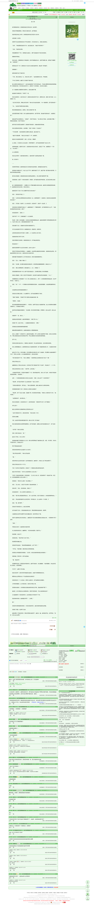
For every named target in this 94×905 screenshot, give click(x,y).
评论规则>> (25, 671)
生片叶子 (15, 745)
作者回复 (12, 683)
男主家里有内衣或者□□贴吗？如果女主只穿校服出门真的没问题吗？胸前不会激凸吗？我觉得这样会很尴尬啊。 (72, 700)
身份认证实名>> (41, 702)
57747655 (14, 823)
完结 (83, 10)
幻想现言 (58, 10)
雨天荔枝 (60, 654)
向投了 (42, 14)
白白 (14, 817)
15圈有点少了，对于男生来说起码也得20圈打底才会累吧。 (70, 742)
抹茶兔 (14, 849)
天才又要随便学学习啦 (17, 830)
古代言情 (50, 10)
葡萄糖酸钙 (14, 732)
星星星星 (15, 861)
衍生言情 (80, 10)
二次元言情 (76, 10)
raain (14, 712)
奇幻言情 (66, 10)
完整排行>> (82, 667)
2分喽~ (61, 721)
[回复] (55, 695)
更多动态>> (82, 663)
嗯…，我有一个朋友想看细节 (65, 719)
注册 (30, 663)
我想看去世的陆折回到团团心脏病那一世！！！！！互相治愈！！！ (71, 704)
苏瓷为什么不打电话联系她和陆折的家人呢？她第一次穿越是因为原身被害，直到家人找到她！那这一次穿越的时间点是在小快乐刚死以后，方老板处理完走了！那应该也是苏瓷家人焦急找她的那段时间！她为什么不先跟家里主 (72, 708)
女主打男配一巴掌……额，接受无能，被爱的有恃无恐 (69, 740)
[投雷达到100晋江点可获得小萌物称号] (16, 677)
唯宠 (13, 757)
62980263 (14, 689)
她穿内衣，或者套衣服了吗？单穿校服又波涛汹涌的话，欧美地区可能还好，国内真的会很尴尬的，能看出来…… (72, 712)
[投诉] (46, 686)
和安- (60, 661)
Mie (59, 659)
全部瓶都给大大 (45, 653)
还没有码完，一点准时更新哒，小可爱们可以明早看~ (69, 723)
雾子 (14, 803)
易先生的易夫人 (15, 783)
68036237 (14, 706)
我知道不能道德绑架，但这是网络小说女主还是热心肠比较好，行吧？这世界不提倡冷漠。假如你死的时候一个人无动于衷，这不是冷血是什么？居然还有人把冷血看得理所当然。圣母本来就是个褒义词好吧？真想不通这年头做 (72, 696)
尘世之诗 (60, 656)
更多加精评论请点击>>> (81, 687)
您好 (13, 677)
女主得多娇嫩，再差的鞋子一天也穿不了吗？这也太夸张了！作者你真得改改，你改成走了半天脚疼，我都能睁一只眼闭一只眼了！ (72, 734)
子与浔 (14, 719)
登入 (28, 663)
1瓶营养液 (18, 653)
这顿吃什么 (15, 843)
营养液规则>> (20, 671)
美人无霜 (33, 18)
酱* (13, 698)
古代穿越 (62, 10)
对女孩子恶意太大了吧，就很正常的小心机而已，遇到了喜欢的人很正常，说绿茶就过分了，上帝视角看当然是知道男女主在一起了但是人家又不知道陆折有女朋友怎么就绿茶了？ (71, 737)
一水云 (14, 726)
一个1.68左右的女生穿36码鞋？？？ (66, 692)
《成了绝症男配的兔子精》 (28, 677)
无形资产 (15, 750)
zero (13, 836)
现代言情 (54, 10)
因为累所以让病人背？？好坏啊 (65, 717)
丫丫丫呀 (60, 655)
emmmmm (60, 660)
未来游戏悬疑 (70, 10)
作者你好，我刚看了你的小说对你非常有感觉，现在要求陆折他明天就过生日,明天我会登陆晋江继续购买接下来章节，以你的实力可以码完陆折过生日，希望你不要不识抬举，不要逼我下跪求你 (72, 726)
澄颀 (14, 797)
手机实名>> (34, 702)
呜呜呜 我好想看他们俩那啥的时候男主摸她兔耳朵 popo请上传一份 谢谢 (72, 714)
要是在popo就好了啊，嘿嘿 (64, 729)
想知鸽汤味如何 (15, 764)
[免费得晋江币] (36, 19)
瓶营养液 (34, 653)
